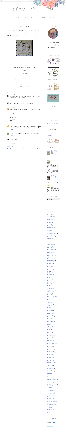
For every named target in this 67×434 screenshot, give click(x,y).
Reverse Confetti (50, 359)
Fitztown (49, 277)
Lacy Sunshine (50, 310)
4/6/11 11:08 (12, 135)
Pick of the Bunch (50, 349)
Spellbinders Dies (50, 371)
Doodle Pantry (50, 269)
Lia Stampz (49, 315)
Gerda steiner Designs (51, 286)
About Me (18, 17)
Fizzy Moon (49, 279)
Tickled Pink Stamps (51, 395)
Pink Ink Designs (50, 354)
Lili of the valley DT (51, 318)
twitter (26, 85)
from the (49, 285)
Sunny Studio (49, 387)
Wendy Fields (49, 132)
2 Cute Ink (49, 214)
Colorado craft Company (51, 233)
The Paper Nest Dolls (51, 390)
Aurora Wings (49, 224)
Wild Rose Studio (50, 409)
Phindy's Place (50, 346)
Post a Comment (10, 146)
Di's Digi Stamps (50, 253)
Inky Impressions (50, 301)
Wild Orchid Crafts (50, 407)
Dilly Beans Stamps (51, 264)
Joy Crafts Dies (50, 304)
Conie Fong (49, 235)
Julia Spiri (49, 305)
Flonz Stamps (49, 282)
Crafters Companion (51, 236)
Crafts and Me (50, 238)
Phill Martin (49, 344)
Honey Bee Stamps (50, 290)
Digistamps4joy (50, 261)
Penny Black (49, 341)
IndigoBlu (49, 299)
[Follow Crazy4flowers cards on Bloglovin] (51, 422)
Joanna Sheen (50, 302)
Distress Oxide (50, 266)
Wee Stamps (49, 398)
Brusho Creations (50, 227)
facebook (21, 85)
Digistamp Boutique (25, 88)
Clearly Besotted (50, 231)
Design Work (28, 17)
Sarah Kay (49, 363)
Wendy (53, 40)
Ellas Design (49, 272)
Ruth (11, 131)
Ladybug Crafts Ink (51, 312)
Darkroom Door (50, 250)
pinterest (32, 85)
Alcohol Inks (49, 219)
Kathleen (11, 137)
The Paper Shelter (50, 392)
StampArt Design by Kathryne (52, 374)
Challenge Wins (37, 18)
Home (11, 17)
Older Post (39, 148)
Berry (11, 101)
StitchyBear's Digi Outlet (52, 384)
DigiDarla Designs (50, 258)
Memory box (49, 332)
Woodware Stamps (50, 410)
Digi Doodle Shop (50, 257)
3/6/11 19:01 (12, 122)
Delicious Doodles (50, 252)
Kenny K (48, 308)
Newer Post (9, 148)
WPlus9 (48, 412)
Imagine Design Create (51, 296)
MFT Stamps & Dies (51, 335)
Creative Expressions (51, 244)
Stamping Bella (50, 377)
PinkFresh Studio (50, 355)
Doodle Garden (50, 268)
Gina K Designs (50, 288)
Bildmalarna (49, 225)
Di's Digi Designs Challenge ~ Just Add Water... (54, 160)
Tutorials (49, 396)
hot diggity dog (50, 291)
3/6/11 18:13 (12, 114)
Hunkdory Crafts (50, 294)
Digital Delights (50, 263)
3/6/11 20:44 (12, 129)
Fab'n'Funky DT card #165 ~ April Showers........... (54, 185)
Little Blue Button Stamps (52, 319)
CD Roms (49, 230)
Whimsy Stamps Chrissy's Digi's (53, 401)
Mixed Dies (49, 337)
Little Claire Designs (51, 321)
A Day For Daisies (50, 216)
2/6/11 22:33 (12, 105)
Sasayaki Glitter (50, 365)
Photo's (48, 348)
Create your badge (49, 135)
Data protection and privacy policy (46, 17)
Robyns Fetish (50, 360)
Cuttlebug (49, 247)
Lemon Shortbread (50, 313)
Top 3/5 (27, 18)
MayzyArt (49, 329)
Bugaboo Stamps (50, 228)
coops (11, 107)
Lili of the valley (50, 316)
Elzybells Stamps (50, 274)
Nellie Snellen (50, 340)
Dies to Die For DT (50, 255)
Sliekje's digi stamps (51, 370)
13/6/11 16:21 (12, 143)
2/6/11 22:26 (12, 99)
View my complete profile (53, 50)
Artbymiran (49, 222)
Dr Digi (48, 271)
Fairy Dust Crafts (50, 275)
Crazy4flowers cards (22, 8)
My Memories (49, 338)
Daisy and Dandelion (51, 249)
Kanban (48, 307)
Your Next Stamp (50, 414)
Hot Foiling (49, 293)
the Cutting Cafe (50, 388)
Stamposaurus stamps (51, 382)
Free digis (49, 283)
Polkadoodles (49, 357)
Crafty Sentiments (50, 242)
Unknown (11, 124)
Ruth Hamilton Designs (51, 362)
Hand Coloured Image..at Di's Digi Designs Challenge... (54, 176)
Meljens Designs (50, 330)
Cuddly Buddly (50, 246)
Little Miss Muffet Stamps (52, 323)
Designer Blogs (36, 433)
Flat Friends (49, 280)
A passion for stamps (51, 217)
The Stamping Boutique (51, 393)
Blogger (55, 418)
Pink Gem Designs (50, 352)
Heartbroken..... (50, 169)
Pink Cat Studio (50, 351)
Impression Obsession (51, 297)
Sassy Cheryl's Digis (51, 366)
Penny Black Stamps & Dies (52, 343)
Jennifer (11, 94)
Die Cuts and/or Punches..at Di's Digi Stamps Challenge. (54, 151)
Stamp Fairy (49, 373)
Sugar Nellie (49, 385)
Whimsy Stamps (50, 399)
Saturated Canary (50, 368)
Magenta (49, 324)
